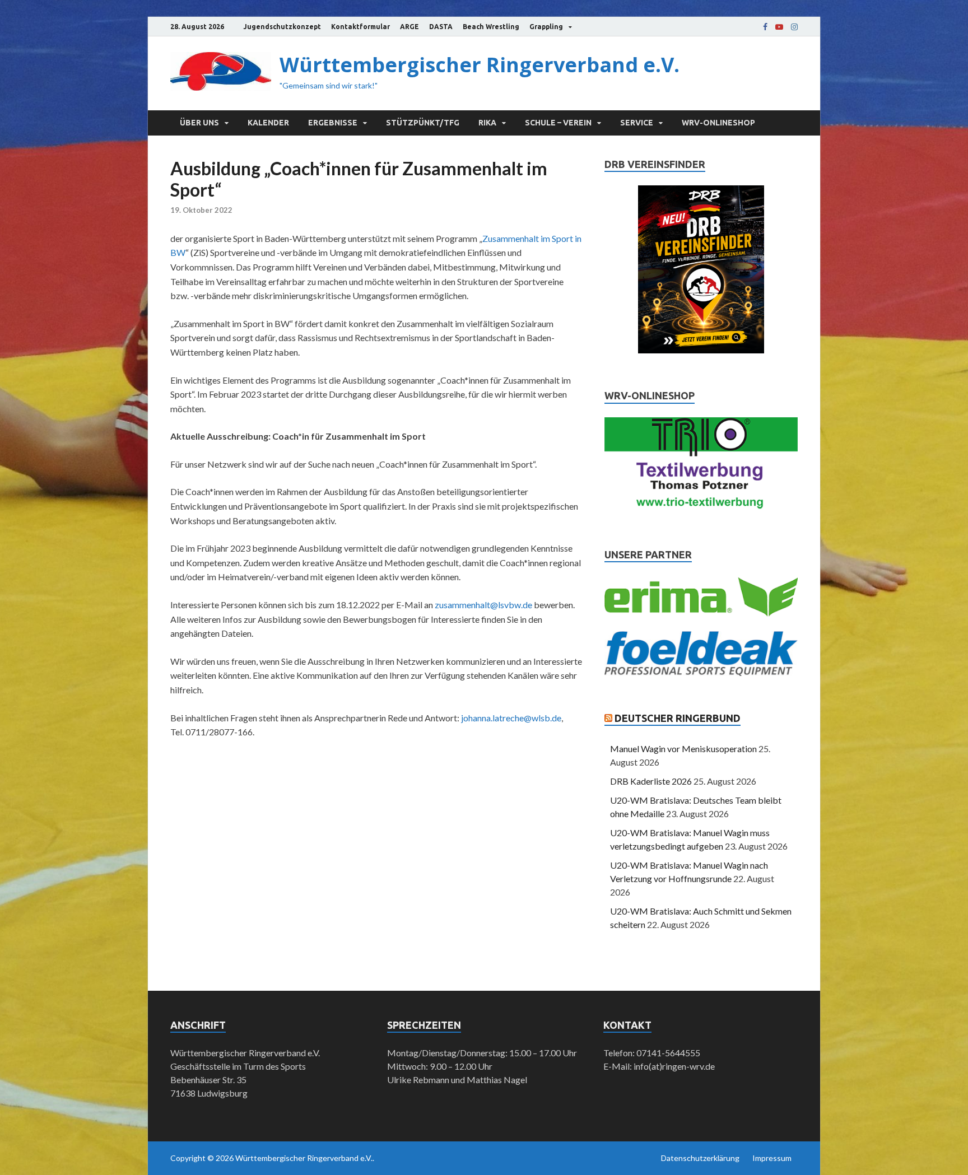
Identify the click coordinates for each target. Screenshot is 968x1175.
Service (636, 122)
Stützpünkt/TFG (422, 122)
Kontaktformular (360, 26)
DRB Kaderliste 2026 (651, 781)
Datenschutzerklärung (700, 1158)
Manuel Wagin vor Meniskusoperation (683, 748)
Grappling (546, 26)
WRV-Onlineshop (718, 122)
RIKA (487, 122)
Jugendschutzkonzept (282, 26)
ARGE (409, 26)
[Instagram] (794, 27)
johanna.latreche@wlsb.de (511, 717)
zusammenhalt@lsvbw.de (483, 604)
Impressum (772, 1158)
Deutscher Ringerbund (678, 718)
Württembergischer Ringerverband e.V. (480, 64)
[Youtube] (779, 27)
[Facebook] (765, 27)
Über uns (199, 122)
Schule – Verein (558, 122)
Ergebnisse (332, 122)
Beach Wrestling (491, 26)
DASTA (441, 26)
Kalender (268, 122)
